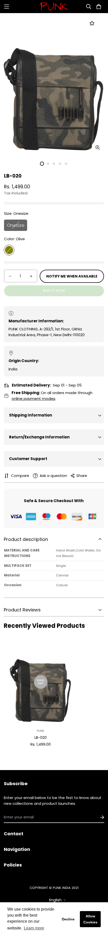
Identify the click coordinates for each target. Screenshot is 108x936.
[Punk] (54, 6)
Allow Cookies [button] (90, 919)
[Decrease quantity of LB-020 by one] (10, 276)
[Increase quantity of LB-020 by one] (31, 276)
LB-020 (40, 737)
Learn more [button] (34, 928)
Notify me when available (71, 276)
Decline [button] (68, 919)
